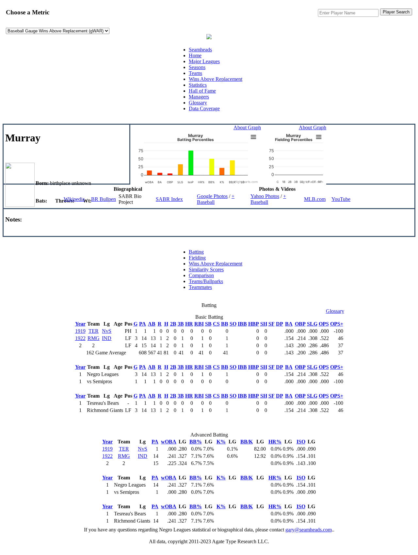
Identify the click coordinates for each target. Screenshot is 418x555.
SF (271, 324)
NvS (106, 331)
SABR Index (169, 199)
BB (224, 324)
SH (263, 324)
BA (289, 324)
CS (216, 324)
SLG (312, 324)
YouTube (340, 199)
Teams (195, 73)
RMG (94, 338)
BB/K (246, 441)
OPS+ (336, 324)
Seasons (197, 67)
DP (279, 324)
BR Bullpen (103, 199)
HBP (253, 324)
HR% (274, 441)
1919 (80, 331)
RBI (199, 324)
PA (142, 324)
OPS (324, 324)
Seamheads (200, 49)
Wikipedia (74, 199)
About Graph (247, 127)
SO (233, 324)
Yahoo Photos (264, 196)
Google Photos (212, 196)
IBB (242, 324)
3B (181, 324)
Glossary (198, 102)
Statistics (198, 85)
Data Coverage (204, 108)
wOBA (168, 441)
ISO (301, 441)
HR (189, 324)
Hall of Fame (202, 91)
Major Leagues (204, 61)
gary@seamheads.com (308, 529)
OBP (300, 324)
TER (93, 331)
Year (80, 324)
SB (208, 324)
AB (151, 324)
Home (195, 55)
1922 (80, 338)
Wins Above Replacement (215, 79)
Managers (199, 96)
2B (173, 324)
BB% (195, 441)
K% (221, 441)
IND (106, 338)
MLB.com (315, 199)
